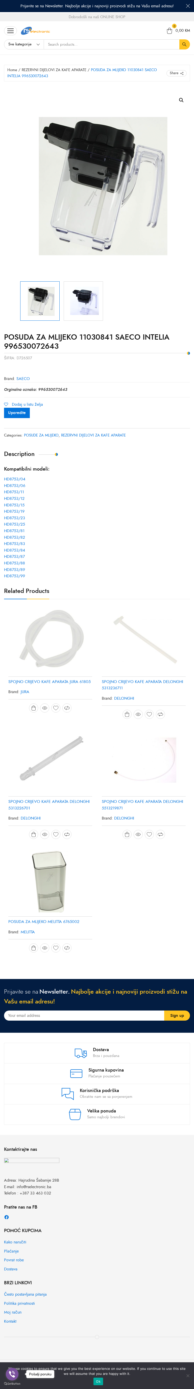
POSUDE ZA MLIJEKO (41, 435)
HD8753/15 (14, 505)
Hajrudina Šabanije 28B (38, 1180)
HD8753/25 (14, 524)
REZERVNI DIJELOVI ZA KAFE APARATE (54, 70)
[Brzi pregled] (44, 708)
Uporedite (17, 413)
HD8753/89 (14, 570)
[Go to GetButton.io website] (12, 1383)
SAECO (23, 379)
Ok (98, 1381)
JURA (25, 692)
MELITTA (28, 932)
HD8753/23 (14, 518)
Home (12, 70)
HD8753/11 (14, 492)
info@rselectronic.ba (34, 1187)
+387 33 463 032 (35, 1193)
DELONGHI (124, 698)
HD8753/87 (14, 557)
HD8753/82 (14, 537)
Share (174, 73)
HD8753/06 (14, 486)
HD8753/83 (14, 544)
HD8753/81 (14, 531)
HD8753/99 (14, 576)
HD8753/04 (14, 479)
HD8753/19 (14, 511)
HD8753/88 (14, 563)
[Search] (184, 44)
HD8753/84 (14, 550)
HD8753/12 (14, 499)
